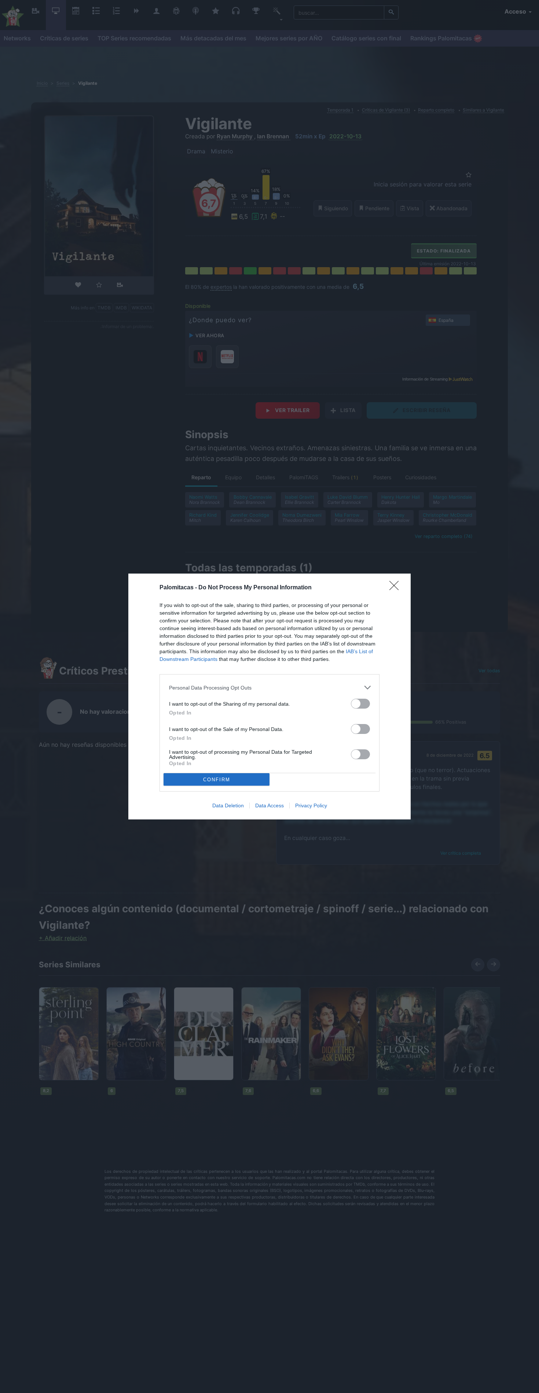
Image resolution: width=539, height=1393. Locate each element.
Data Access (269, 805)
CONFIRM (216, 779)
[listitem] (269, 687)
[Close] (396, 588)
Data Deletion (228, 805)
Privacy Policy (311, 805)
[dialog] (269, 696)
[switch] (360, 704)
